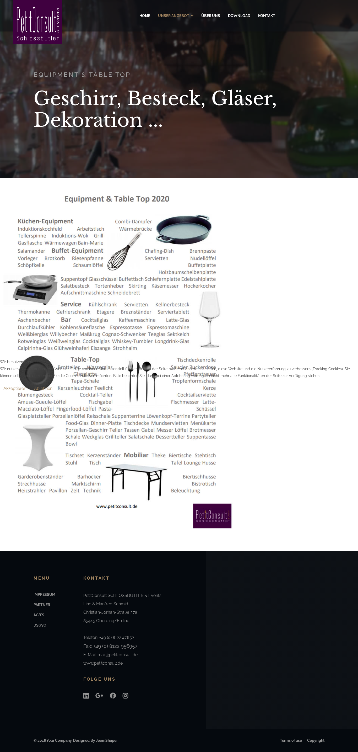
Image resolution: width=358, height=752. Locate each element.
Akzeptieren (14, 388)
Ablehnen (43, 388)
